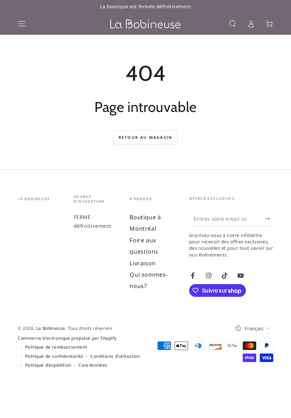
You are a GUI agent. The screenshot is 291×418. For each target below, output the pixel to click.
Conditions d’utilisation (115, 356)
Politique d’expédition (48, 365)
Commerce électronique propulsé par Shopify (67, 338)
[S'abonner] (269, 218)
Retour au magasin (145, 137)
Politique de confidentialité (54, 356)
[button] (232, 24)
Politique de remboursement (56, 347)
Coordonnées (93, 365)
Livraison (142, 263)
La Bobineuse (50, 328)
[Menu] (21, 24)
